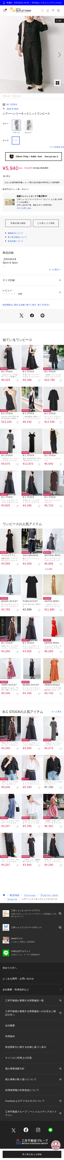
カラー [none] (6, 123)
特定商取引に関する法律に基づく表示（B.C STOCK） (27, 305)
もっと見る (54, 269)
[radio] (16, 127)
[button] (32, 54)
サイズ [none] (6, 140)
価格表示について (15, 233)
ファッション (30, 895)
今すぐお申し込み (24, 208)
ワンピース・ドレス (49, 895)
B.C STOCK (12, 104)
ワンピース (12, 899)
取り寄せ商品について (17, 237)
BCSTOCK (14, 895)
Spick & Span (13, 109)
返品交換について (15, 241)
